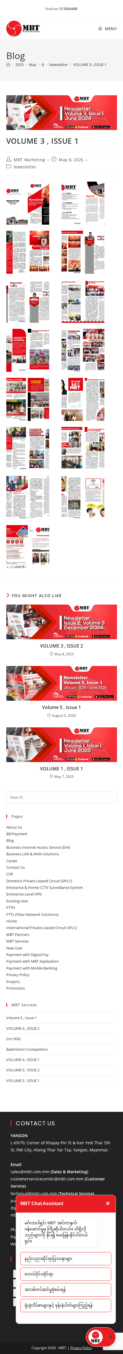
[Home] (8, 64)
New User (14, 948)
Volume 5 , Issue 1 (61, 707)
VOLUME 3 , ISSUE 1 (89, 64)
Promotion (15, 988)
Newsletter (25, 167)
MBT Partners (17, 934)
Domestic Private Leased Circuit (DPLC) (39, 880)
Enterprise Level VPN (24, 894)
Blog (10, 840)
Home (11, 921)
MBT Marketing (29, 159)
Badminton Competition (27, 1049)
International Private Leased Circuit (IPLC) (41, 927)
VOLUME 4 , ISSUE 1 (22, 1059)
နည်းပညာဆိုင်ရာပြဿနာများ (48, 1258)
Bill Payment (16, 833)
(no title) (13, 1038)
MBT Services (17, 941)
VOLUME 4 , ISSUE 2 (22, 1028)
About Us (14, 827)
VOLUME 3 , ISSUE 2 (61, 646)
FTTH (10, 907)
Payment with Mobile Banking (31, 968)
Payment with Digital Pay (27, 954)
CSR (9, 874)
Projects (13, 981)
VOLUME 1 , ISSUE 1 (61, 769)
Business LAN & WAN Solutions (32, 853)
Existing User (17, 901)
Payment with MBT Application (32, 961)
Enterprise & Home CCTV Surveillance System (44, 887)
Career (11, 860)
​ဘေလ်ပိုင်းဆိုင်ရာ (39, 1274)
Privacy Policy (17, 974)
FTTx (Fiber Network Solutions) (32, 914)
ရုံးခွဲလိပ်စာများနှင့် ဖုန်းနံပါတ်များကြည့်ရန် (59, 1305)
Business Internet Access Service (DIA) (38, 847)
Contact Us (15, 867)
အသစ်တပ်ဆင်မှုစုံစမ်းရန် (45, 1289)
